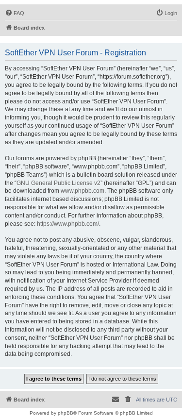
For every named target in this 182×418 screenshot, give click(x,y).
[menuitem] (14, 13)
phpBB (65, 413)
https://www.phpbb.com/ (68, 223)
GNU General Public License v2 (58, 183)
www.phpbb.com (82, 190)
